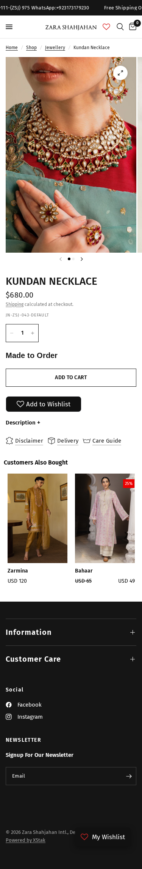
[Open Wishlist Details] (106, 26)
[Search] (120, 26)
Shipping (14, 304)
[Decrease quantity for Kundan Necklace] (11, 333)
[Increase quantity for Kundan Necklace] (32, 333)
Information (29, 632)
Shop (31, 47)
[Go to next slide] (126, 535)
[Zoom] (120, 73)
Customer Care (33, 659)
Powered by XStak (25, 840)
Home (12, 47)
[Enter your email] (128, 776)
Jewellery (55, 47)
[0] (131, 26)
